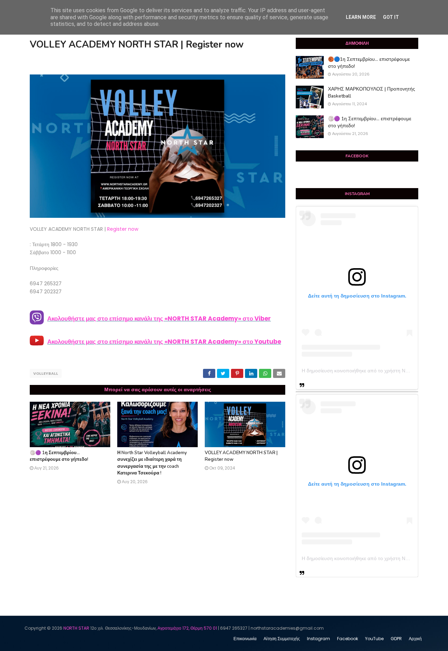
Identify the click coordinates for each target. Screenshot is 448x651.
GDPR (396, 639)
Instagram (318, 639)
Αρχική (415, 639)
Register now (122, 229)
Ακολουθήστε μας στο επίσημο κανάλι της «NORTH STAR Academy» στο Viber (159, 318)
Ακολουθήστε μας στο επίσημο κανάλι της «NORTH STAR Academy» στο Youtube (164, 341)
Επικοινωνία (245, 639)
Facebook (347, 639)
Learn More (361, 17)
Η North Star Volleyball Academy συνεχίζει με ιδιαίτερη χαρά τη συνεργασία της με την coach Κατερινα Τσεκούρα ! (152, 463)
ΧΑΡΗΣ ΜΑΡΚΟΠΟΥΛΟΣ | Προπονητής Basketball (371, 92)
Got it (391, 17)
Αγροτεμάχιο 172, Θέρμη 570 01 (187, 628)
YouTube (374, 639)
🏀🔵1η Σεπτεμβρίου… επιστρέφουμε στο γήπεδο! (369, 63)
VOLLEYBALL (45, 373)
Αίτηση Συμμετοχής (282, 639)
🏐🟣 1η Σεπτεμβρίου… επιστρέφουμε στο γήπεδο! (59, 456)
